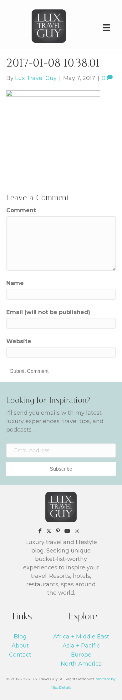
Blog (20, 636)
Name (15, 283)
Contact (20, 654)
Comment (21, 210)
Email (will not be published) (48, 312)
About (20, 645)
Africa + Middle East (81, 636)
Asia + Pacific (81, 645)
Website (18, 341)
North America (81, 663)
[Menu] (106, 27)
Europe (81, 654)
